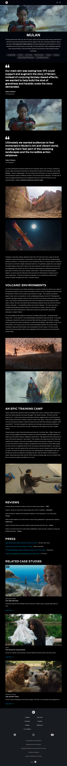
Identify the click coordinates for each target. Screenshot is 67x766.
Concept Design (11, 55)
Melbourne (40, 725)
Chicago (27, 725)
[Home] (33, 712)
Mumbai (40, 721)
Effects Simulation (39, 55)
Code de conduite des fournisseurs (33, 756)
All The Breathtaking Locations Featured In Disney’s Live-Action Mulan (25, 550)
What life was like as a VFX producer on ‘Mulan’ (18, 546)
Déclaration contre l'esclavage (33, 744)
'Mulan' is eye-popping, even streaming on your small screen (22, 554)
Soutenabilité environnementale (33, 740)
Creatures (48, 55)
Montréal (27, 721)
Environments (29, 55)
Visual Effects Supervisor (42, 57)
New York (40, 717)
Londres (27, 717)
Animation (20, 55)
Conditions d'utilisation (33, 752)
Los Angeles (27, 729)
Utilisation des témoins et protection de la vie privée (33, 748)
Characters (56, 55)
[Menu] (57, 2)
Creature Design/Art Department (26, 57)
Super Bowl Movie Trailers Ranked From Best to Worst (21, 543)
